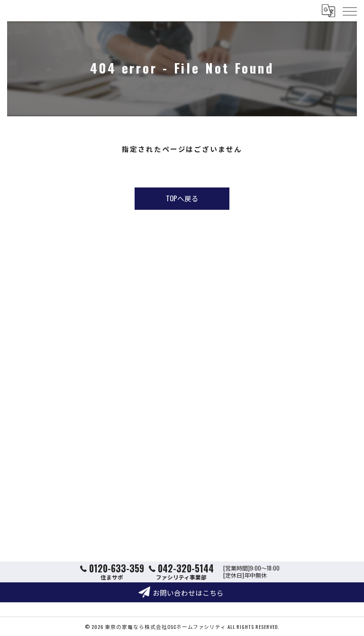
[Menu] (349, 10)
